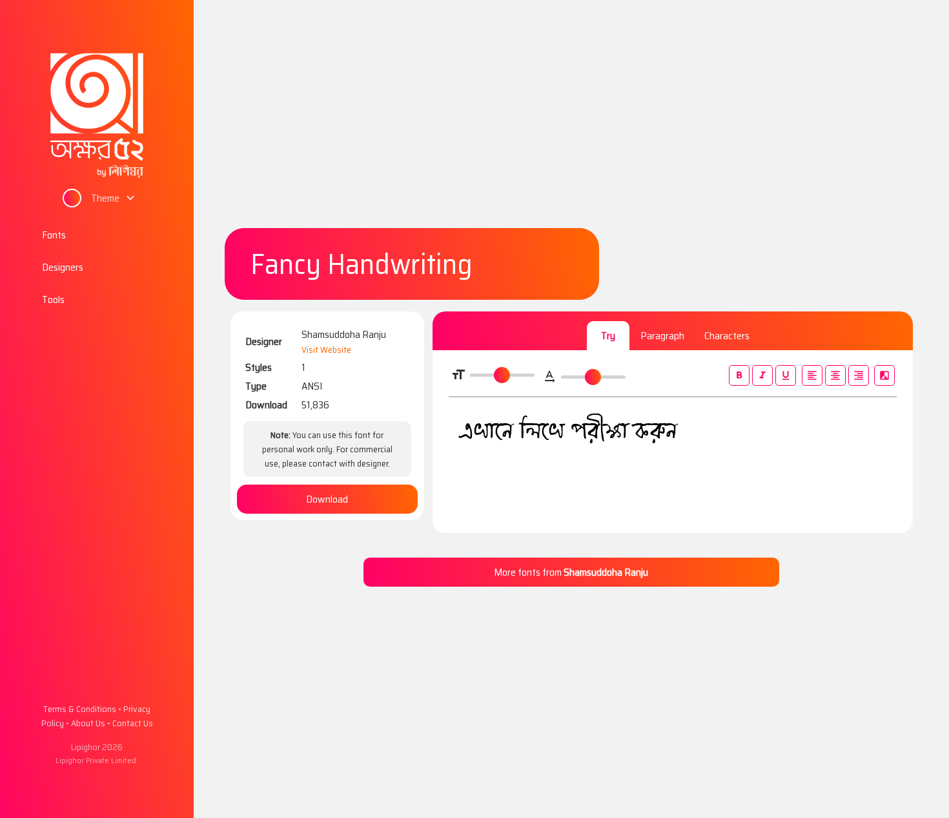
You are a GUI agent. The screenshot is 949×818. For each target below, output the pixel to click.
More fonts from (571, 572)
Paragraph (662, 336)
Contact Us (132, 723)
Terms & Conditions (79, 709)
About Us (88, 723)
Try (608, 336)
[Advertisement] (571, 121)
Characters (727, 336)
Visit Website (326, 349)
